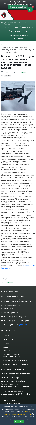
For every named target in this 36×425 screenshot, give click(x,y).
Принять (18, 422)
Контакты (7, 351)
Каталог (6, 343)
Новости (13, 45)
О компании (8, 339)
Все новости (8, 282)
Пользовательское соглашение (15, 360)
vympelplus (23, 324)
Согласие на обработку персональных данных (12, 355)
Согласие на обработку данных (15, 364)
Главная (4, 45)
